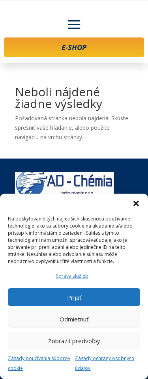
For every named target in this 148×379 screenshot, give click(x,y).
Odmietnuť (74, 319)
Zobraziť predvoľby (74, 341)
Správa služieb (72, 276)
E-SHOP (74, 47)
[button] (136, 203)
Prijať (74, 297)
